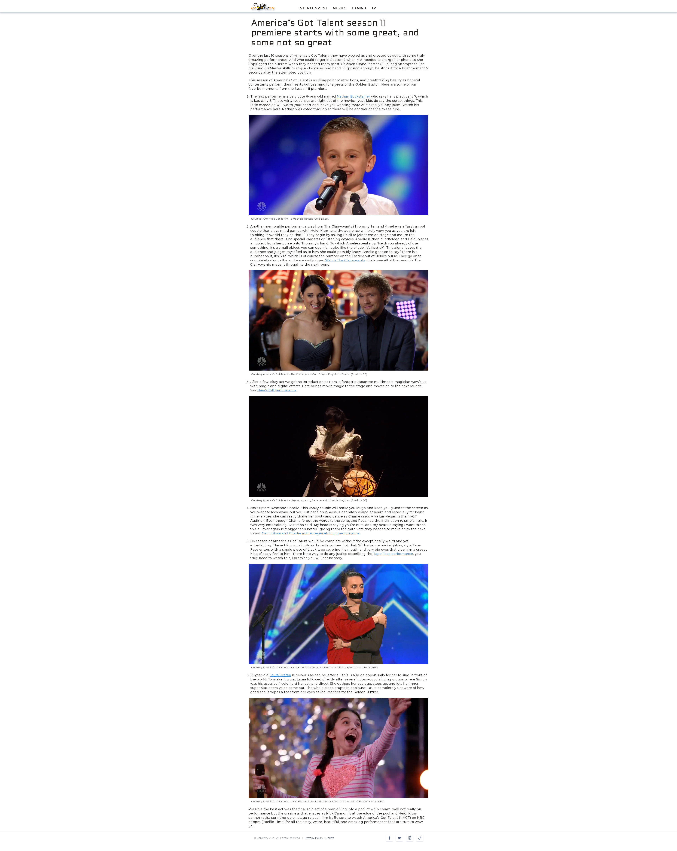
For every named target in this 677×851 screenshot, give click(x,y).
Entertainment (312, 8)
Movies (340, 8)
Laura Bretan (280, 675)
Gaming (359, 8)
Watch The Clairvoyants (345, 260)
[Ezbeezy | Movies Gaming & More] (263, 7)
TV (373, 8)
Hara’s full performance (277, 390)
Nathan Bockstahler (353, 96)
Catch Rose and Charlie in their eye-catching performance (310, 533)
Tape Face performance (393, 554)
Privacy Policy (314, 838)
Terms (330, 838)
